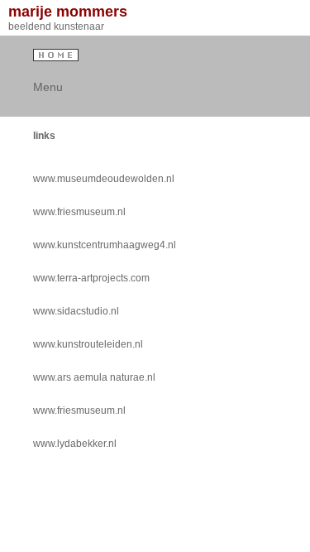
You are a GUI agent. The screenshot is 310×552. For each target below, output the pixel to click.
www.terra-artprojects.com (91, 278)
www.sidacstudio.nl (76, 311)
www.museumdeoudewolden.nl (103, 179)
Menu (45, 87)
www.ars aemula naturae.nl (94, 377)
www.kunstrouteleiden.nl (88, 344)
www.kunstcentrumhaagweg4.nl (104, 245)
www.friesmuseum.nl (79, 212)
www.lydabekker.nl (75, 443)
